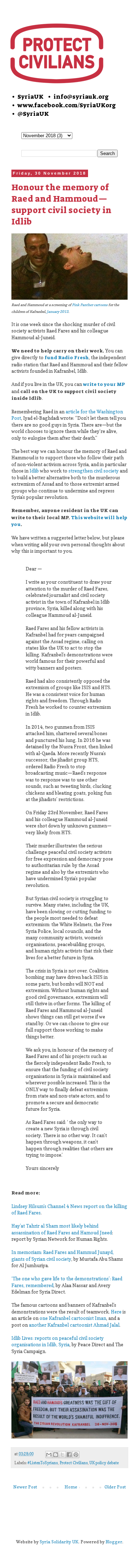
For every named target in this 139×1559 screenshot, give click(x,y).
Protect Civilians (74, 1463)
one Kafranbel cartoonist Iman (73, 1318)
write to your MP (104, 384)
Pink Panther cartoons (90, 305)
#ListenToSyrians (42, 1463)
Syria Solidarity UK (59, 1541)
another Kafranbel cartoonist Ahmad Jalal (74, 1325)
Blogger (113, 1541)
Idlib (34, 471)
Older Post (115, 1487)
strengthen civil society (93, 471)
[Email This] (48, 1454)
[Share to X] (62, 1454)
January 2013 (57, 311)
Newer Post (25, 1487)
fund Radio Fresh (67, 358)
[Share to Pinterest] (75, 1454)
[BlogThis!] (55, 1454)
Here (116, 1312)
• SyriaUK (27, 96)
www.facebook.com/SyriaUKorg (66, 105)
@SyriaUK (33, 114)
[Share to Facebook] (69, 1454)
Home (71, 1487)
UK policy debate (104, 1463)
